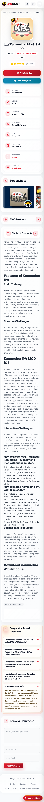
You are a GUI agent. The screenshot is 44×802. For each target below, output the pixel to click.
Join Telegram (24, 80)
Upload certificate (32, 798)
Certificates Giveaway (30, 788)
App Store (16, 168)
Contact (23, 784)
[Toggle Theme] (33, 4)
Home (5, 12)
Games (14, 12)
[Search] (27, 4)
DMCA (12, 784)
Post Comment (13, 766)
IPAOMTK (30, 779)
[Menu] (39, 4)
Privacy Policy (12, 788)
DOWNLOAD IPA (24, 73)
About (33, 784)
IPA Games (24, 12)
